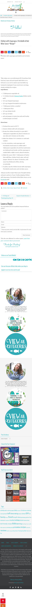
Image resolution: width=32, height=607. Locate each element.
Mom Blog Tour (25, 523)
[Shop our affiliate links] (25, 464)
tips (25, 530)
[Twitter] (18, 261)
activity (2, 510)
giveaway (23, 517)
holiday (17, 520)
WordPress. (21, 582)
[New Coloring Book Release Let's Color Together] (9, 464)
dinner (24, 513)
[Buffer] (20, 52)
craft (9, 513)
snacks (8, 530)
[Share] (9, 52)
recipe (11, 187)
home (21, 520)
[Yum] (5, 52)
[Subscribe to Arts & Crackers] (16, 322)
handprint (8, 520)
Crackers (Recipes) (7, 15)
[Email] (16, 52)
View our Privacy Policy (16, 579)
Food (7, 542)
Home (2, 542)
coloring (29, 510)
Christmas (24, 510)
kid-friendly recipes (6, 523)
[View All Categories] (16, 344)
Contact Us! (10, 1)
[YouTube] (30, 261)
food (8, 187)
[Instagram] (26, 261)
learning (19, 523)
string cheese (15, 530)
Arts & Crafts (14, 542)
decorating (14, 513)
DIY (27, 513)
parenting (8, 527)
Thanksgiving (21, 530)
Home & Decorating (6, 545)
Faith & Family (23, 542)
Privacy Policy (18, 1)
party (12, 527)
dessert (20, 513)
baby (15, 510)
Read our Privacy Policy (8, 21)
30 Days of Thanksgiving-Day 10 (7, 196)
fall (30, 513)
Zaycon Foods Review (22, 195)
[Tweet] (12, 52)
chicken (5, 187)
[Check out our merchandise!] (16, 486)
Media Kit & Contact (18, 545)
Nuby (1, 527)
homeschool (26, 520)
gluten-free (28, 517)
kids (14, 523)
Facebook (4, 179)
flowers (6, 517)
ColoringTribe (3, 513)
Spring (11, 530)
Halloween (2, 520)
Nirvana (15, 582)
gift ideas (18, 517)
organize (4, 527)
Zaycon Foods (19, 96)
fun (14, 517)
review (3, 530)
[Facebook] (14, 261)
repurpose (28, 527)
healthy (12, 520)
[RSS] (21, 587)
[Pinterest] (22, 261)
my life (29, 523)
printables (16, 527)
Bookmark (24, 187)
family (2, 517)
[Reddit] (23, 52)
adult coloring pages (9, 510)
